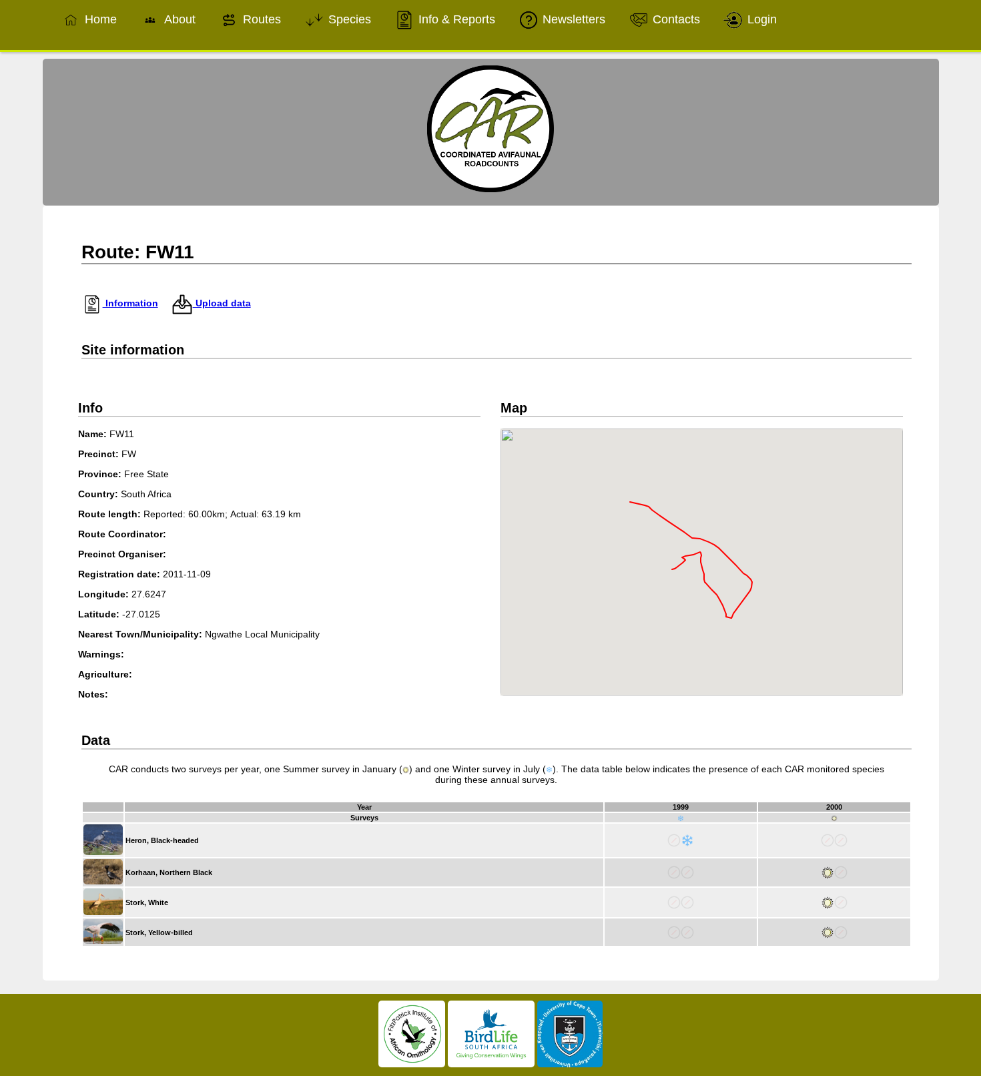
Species (348, 19)
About (178, 19)
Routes (260, 19)
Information (130, 303)
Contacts (674, 19)
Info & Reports (455, 19)
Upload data (222, 303)
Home (99, 19)
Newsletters (572, 19)
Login (760, 19)
